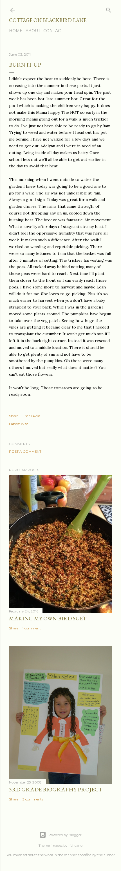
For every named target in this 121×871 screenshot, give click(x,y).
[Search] (108, 8)
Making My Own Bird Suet (48, 618)
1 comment (32, 628)
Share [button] (13, 416)
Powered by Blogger (65, 835)
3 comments (33, 799)
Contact (53, 30)
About (33, 30)
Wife (24, 424)
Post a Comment (25, 451)
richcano (75, 845)
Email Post (31, 416)
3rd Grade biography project (55, 789)
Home (16, 30)
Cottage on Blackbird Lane (47, 20)
